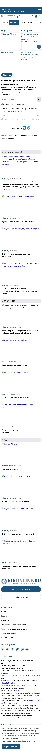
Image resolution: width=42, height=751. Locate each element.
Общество (7, 75)
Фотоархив (14, 22)
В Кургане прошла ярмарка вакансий (18, 534)
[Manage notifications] (4, 746)
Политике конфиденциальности (23, 741)
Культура (5, 285)
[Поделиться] (39, 99)
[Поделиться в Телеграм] (28, 128)
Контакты (5, 620)
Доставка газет (7, 637)
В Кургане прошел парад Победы (16, 501)
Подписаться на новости (21, 589)
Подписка (31, 22)
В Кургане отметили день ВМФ (15, 398)
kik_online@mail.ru (14, 690)
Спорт (4, 563)
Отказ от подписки (8, 633)
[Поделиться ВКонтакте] (24, 128)
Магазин (4, 612)
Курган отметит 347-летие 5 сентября (18, 221)
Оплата (4, 616)
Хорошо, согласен (11, 747)
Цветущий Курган (10, 469)
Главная (5, 22)
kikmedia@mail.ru (8, 683)
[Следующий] (39, 47)
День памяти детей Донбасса (14, 365)
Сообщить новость (21, 597)
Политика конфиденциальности (14, 629)
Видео (23, 22)
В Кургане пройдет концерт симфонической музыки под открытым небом (19, 291)
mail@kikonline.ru (30, 685)
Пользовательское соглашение (13, 625)
